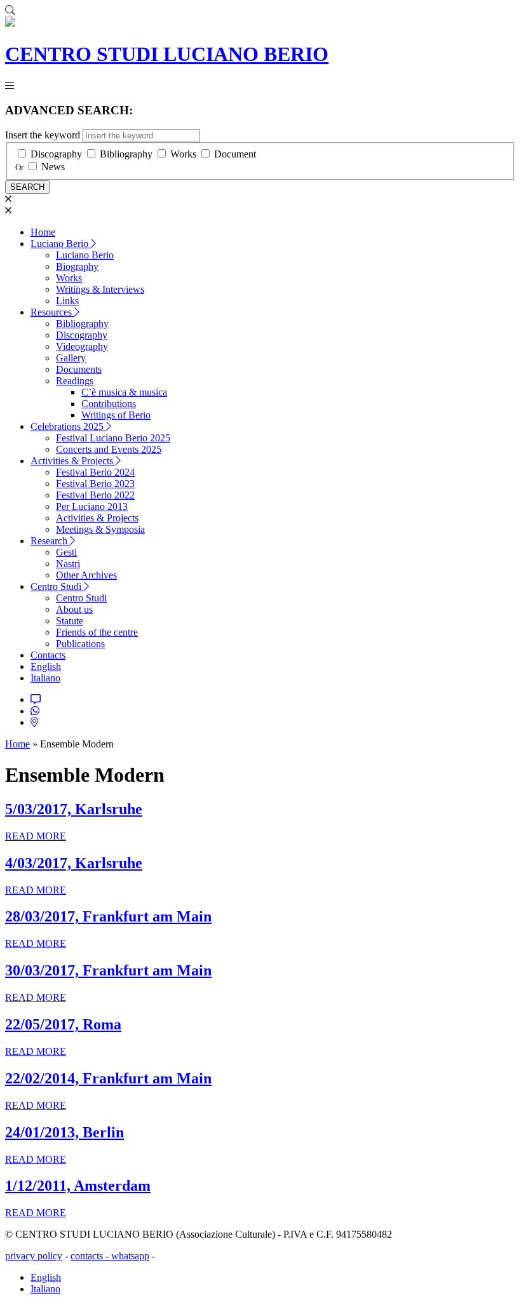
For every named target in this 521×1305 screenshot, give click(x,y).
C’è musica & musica (124, 392)
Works (183, 154)
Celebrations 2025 (68, 426)
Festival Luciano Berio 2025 (113, 437)
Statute (69, 620)
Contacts (47, 655)
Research (50, 540)
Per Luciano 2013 (92, 506)
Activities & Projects (73, 460)
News (53, 166)
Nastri (68, 563)
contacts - (91, 1255)
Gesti (66, 552)
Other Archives (86, 575)
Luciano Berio (60, 243)
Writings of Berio (116, 415)
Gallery (71, 357)
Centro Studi (57, 586)
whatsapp (130, 1255)
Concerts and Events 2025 (108, 449)
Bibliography (126, 154)
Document (235, 154)
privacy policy (33, 1255)
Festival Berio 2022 (95, 495)
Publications (80, 643)
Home (42, 232)
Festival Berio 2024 (95, 472)
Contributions (108, 403)
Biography (77, 266)
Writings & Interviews (100, 289)
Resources (52, 312)
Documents (79, 369)
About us (74, 609)
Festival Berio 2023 (95, 483)
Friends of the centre (97, 632)
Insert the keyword (42, 135)
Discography (56, 154)
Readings (74, 380)
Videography (82, 346)
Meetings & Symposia (100, 529)
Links (67, 300)
